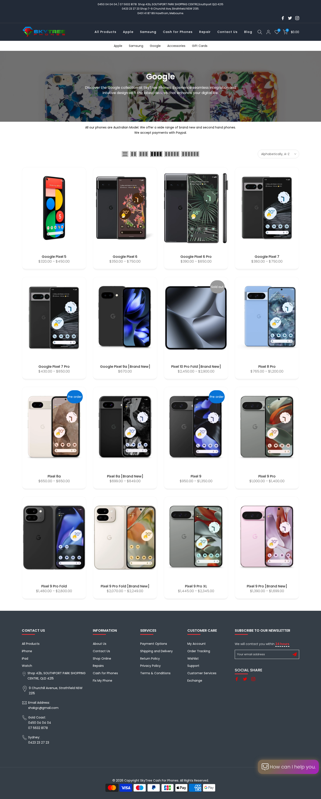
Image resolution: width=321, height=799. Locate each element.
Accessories (176, 46)
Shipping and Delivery (156, 651)
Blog (248, 32)
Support (193, 666)
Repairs (98, 666)
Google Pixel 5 (54, 256)
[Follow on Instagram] (297, 18)
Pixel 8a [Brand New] (125, 476)
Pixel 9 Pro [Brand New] (267, 586)
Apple (128, 32)
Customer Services (201, 673)
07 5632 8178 (128, 4)
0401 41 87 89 (146, 13)
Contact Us (227, 32)
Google (155, 46)
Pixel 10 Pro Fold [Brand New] (196, 366)
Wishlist (193, 658)
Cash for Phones (178, 32)
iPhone (27, 651)
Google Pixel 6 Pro (196, 256)
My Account (196, 644)
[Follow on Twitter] (290, 18)
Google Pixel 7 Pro (54, 366)
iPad (25, 658)
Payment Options (153, 644)
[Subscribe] (294, 654)
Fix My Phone (102, 680)
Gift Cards (199, 46)
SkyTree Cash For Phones (159, 780)
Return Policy (150, 658)
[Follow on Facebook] (283, 18)
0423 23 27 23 (131, 8)
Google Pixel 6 (125, 256)
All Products (105, 32)
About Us (99, 644)
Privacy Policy (150, 666)
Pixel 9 (196, 476)
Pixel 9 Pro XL (196, 586)
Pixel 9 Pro (267, 476)
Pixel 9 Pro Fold (54, 586)
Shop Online (102, 658)
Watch (27, 666)
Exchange (194, 680)
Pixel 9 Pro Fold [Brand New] (125, 586)
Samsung (148, 32)
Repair (205, 32)
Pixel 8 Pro (267, 366)
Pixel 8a (54, 476)
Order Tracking (198, 651)
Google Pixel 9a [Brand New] (125, 366)
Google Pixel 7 (267, 256)
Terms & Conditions (155, 673)
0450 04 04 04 (107, 4)
